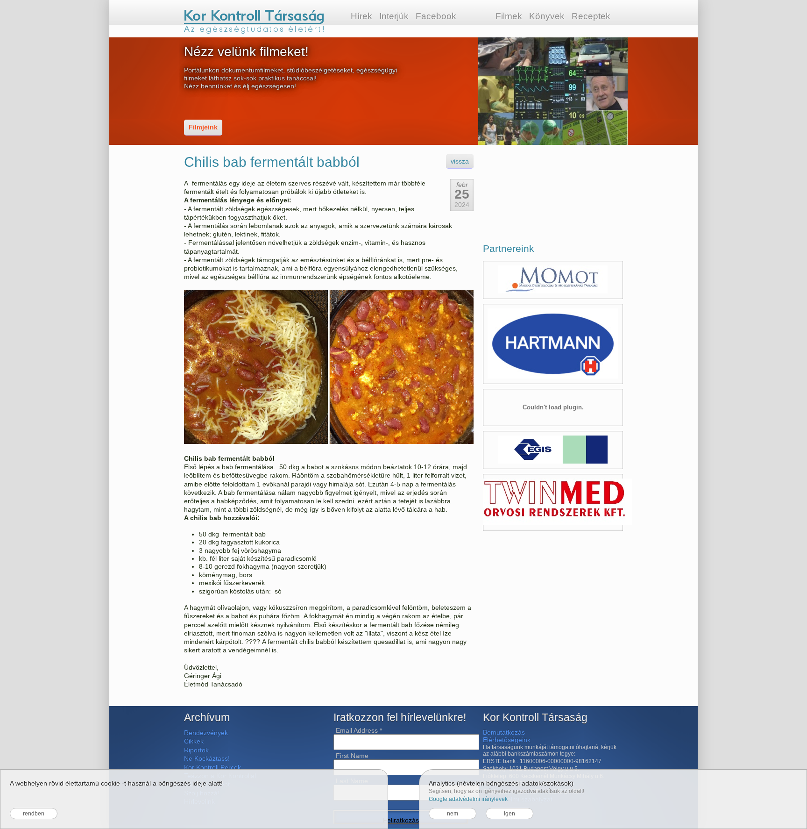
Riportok (196, 750)
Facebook (436, 16)
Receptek (591, 16)
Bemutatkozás (504, 732)
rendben (33, 813)
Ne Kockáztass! (207, 758)
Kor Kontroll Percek (212, 767)
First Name (352, 755)
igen (509, 813)
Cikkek (194, 741)
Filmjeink (203, 127)
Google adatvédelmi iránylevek (468, 799)
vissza (460, 161)
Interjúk (394, 16)
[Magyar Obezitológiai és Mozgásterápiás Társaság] (553, 280)
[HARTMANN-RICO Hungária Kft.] (553, 344)
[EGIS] (553, 450)
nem (452, 813)
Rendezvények (206, 732)
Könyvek (547, 16)
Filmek (509, 16)
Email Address (359, 730)
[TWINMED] (553, 502)
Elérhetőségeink (507, 739)
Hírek (361, 16)
